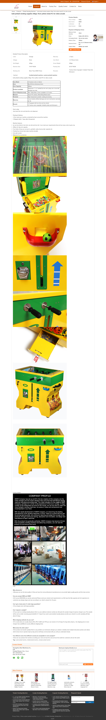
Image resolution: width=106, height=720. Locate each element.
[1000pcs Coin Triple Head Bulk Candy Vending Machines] (20, 677)
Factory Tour (52, 6)
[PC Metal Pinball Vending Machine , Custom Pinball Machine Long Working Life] (53, 677)
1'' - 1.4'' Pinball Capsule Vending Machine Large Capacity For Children (85, 685)
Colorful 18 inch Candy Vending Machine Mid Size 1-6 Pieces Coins (41, 701)
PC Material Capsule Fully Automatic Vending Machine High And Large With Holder (61, 711)
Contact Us (72, 6)
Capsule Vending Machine (60, 693)
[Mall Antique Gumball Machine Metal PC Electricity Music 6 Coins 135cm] (36, 677)
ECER (52, 718)
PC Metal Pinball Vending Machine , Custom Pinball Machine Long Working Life (52, 685)
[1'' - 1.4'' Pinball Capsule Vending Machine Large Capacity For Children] (86, 677)
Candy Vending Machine (40, 693)
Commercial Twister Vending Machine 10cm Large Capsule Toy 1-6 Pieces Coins (21, 701)
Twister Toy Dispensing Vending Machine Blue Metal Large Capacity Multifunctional (21, 709)
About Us (44, 6)
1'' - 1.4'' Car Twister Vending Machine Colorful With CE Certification (21, 697)
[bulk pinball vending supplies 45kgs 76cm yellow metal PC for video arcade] (16, 21)
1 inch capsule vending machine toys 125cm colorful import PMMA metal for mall (61, 698)
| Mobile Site (58, 716)
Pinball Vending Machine (29, 11)
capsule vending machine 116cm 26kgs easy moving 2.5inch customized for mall (61, 706)
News (80, 6)
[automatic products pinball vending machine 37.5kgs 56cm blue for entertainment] (69, 677)
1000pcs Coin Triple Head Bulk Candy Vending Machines (20, 684)
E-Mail (47, 716)
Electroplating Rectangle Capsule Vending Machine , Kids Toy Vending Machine (61, 702)
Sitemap (52, 716)
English (96, 1)
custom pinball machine (21, 640)
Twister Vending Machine (20, 693)
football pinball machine (32, 640)
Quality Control (63, 6)
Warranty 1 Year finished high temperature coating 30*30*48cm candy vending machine (40, 698)
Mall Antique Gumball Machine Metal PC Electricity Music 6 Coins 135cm (36, 685)
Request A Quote (85, 1)
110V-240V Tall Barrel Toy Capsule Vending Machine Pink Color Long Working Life (20, 705)
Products (36, 6)
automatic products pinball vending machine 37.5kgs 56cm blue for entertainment (69, 685)
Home (30, 6)
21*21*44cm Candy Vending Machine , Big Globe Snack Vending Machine (41, 709)
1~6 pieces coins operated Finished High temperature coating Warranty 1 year (41, 705)
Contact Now (76, 49)
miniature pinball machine (45, 640)
